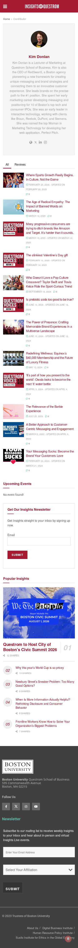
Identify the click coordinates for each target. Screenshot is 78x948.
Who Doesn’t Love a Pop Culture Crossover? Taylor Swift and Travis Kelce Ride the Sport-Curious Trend (49, 281)
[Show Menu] (5, 6)
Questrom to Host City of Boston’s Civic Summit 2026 (30, 646)
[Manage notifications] (68, 939)
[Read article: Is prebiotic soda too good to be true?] (13, 304)
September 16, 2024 (39, 291)
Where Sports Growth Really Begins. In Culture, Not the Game (50, 177)
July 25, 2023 (35, 416)
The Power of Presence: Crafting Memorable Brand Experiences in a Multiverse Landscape (49, 326)
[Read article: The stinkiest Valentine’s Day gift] (13, 260)
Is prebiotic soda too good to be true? (50, 299)
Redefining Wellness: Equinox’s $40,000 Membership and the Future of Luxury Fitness (49, 357)
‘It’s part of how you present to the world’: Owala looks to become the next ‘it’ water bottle (48, 379)
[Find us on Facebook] (6, 806)
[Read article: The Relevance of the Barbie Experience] (13, 411)
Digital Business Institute (57, 928)
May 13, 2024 (35, 367)
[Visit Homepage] (42, 6)
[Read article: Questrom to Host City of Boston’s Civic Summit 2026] (39, 613)
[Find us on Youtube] (36, 806)
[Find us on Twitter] (16, 806)
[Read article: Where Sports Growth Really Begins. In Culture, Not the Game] (13, 180)
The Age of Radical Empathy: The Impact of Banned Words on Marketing (48, 206)
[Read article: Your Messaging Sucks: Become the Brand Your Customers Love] (13, 456)
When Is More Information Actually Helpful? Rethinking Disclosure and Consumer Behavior (43, 703)
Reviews (20, 164)
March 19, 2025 (37, 215)
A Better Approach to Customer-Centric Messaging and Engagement (49, 426)
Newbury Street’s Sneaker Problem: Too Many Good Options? (45, 683)
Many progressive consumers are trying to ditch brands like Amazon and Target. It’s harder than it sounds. (50, 228)
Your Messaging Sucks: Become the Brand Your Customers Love (50, 453)
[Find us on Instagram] (26, 806)
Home (6, 19)
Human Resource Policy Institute (53, 933)
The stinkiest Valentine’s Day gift (47, 255)
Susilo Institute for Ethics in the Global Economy (45, 937)
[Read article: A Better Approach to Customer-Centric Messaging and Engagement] (13, 429)
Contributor (19, 19)
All (7, 164)
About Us (32, 928)
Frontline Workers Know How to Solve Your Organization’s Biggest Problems (43, 723)
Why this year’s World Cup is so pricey (40, 667)
